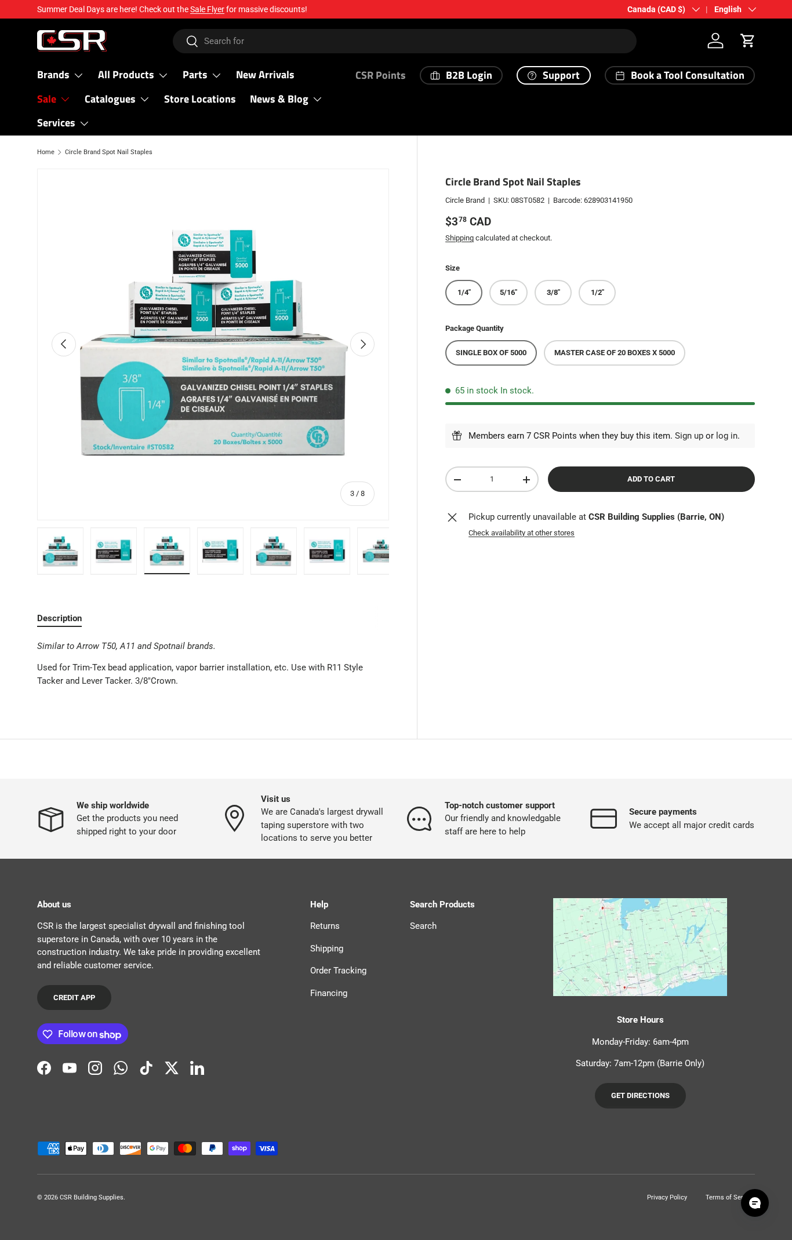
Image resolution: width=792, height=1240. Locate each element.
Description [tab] (59, 618)
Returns (325, 926)
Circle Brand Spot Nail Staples (108, 152)
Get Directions (640, 1096)
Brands (53, 74)
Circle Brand (465, 200)
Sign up (689, 436)
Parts (195, 74)
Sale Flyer (207, 9)
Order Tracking (338, 971)
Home (46, 152)
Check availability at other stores (521, 532)
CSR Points (380, 75)
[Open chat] (755, 1203)
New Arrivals (265, 74)
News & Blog (279, 99)
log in (726, 436)
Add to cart (651, 479)
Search (423, 926)
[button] (748, 40)
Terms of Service (730, 1197)
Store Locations (200, 99)
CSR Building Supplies (91, 1197)
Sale (46, 99)
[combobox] (404, 41)
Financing (328, 993)
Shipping (459, 238)
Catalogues (110, 99)
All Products (126, 74)
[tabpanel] (213, 664)
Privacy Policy (667, 1197)
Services (56, 122)
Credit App (74, 997)
